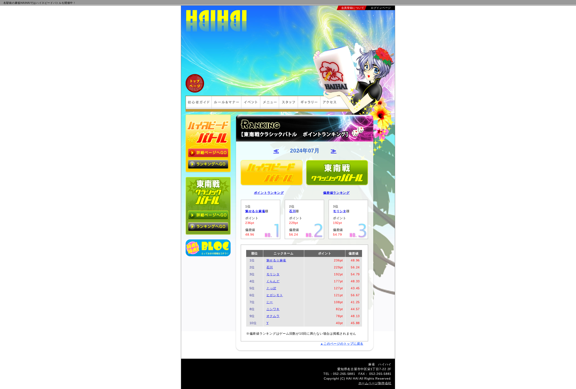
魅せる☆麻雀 (255, 211)
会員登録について (352, 7)
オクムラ (273, 316)
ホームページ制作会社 (375, 383)
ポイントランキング (269, 192)
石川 (292, 211)
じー (269, 302)
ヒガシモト (274, 295)
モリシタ (339, 211)
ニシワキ (273, 309)
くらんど (273, 281)
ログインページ (381, 7)
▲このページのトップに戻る (341, 343)
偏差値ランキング (336, 192)
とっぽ (271, 288)
